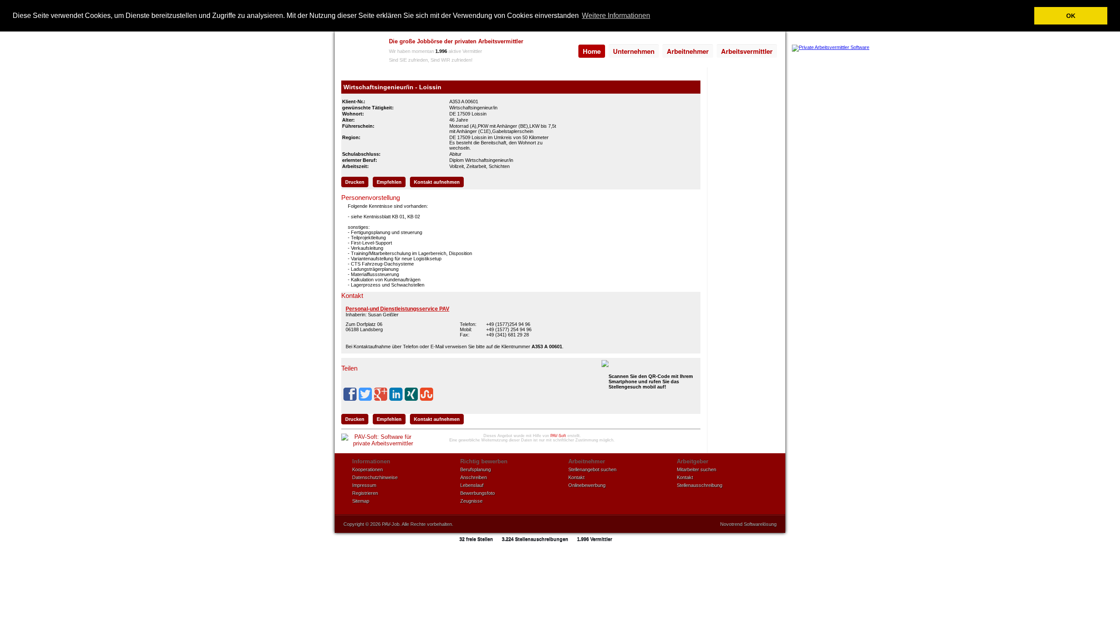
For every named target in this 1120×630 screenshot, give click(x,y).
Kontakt (576, 477)
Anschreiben (473, 477)
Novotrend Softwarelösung (748, 524)
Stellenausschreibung (699, 485)
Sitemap (360, 501)
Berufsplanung (475, 469)
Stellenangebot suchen (592, 469)
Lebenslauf (471, 485)
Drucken (354, 182)
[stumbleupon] (426, 394)
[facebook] (350, 394)
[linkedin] (395, 394)
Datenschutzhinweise (375, 477)
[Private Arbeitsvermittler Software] (830, 47)
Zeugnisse (471, 501)
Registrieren (365, 493)
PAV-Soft (558, 436)
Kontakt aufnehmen (437, 182)
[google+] (380, 394)
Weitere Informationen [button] (616, 15)
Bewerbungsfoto (477, 493)
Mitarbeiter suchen (696, 469)
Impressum (364, 485)
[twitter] (365, 394)
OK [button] (1070, 15)
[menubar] (678, 51)
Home (592, 51)
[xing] (411, 394)
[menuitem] (592, 51)
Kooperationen (367, 469)
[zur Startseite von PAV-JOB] (359, 51)
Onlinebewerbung (587, 485)
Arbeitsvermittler (747, 51)
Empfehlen (389, 182)
